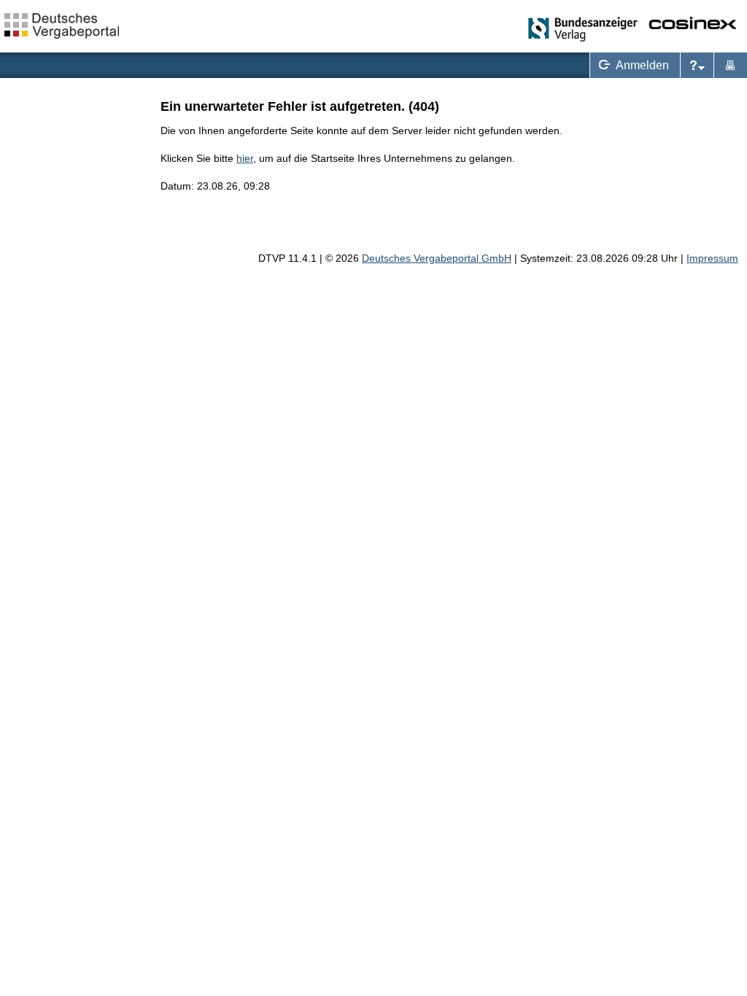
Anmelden (631, 63)
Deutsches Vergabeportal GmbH (436, 258)
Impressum (712, 258)
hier (244, 158)
